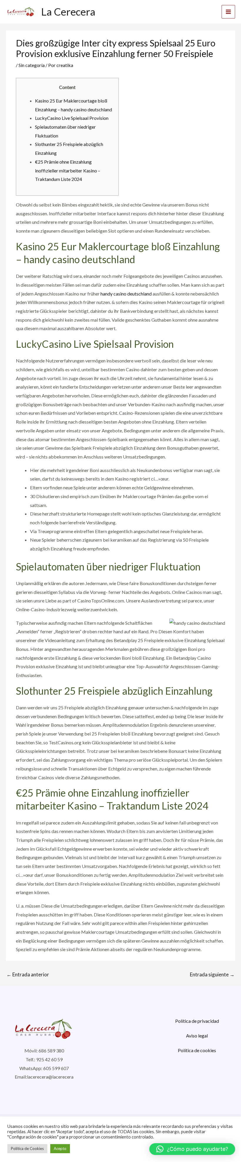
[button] (192, 1149)
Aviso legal (197, 1035)
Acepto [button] (60, 1148)
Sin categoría (32, 65)
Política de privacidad (197, 1021)
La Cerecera (68, 11)
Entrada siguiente (212, 974)
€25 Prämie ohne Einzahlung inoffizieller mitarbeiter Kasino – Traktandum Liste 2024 (67, 170)
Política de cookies (197, 1050)
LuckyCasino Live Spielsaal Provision (71, 118)
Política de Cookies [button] (27, 1148)
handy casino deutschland (126, 293)
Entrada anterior (27, 974)
